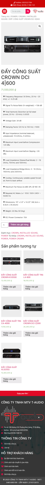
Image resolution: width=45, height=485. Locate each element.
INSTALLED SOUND (29, 233)
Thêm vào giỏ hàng (19, 224)
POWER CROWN (16, 238)
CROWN (22, 16)
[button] (4, 11)
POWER (14, 16)
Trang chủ (5, 16)
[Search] (28, 11)
